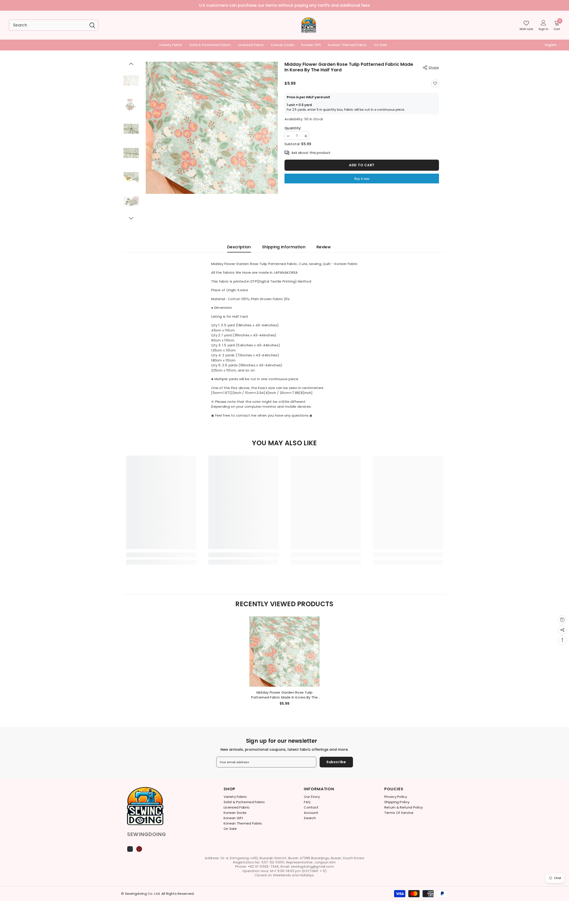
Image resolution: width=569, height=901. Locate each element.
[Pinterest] (139, 849)
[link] (161, 554)
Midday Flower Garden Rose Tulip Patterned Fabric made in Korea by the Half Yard (284, 695)
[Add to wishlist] (435, 83)
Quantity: (293, 128)
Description (239, 247)
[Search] (53, 25)
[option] (284, 5)
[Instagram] (130, 849)
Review (324, 247)
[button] (131, 63)
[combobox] (47, 25)
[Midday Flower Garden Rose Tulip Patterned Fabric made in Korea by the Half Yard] (284, 651)
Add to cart (362, 165)
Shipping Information (283, 247)
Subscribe (336, 762)
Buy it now (361, 179)
